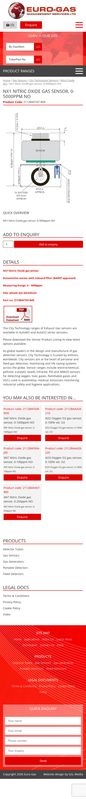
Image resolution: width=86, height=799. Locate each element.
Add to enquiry (48, 244)
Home (6, 80)
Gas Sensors (20, 80)
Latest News (64, 639)
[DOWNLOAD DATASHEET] (18, 314)
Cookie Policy (11, 608)
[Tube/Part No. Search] (24, 59)
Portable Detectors (15, 568)
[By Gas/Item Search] (24, 47)
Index (6, 614)
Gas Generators (13, 561)
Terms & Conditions (16, 596)
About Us (48, 639)
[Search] (38, 47)
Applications (31, 639)
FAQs (60, 645)
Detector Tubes (13, 549)
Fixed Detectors (13, 574)
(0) (12, 25)
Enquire (31, 25)
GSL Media (76, 774)
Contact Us (47, 645)
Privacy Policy (12, 602)
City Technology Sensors (43, 80)
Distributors (30, 645)
